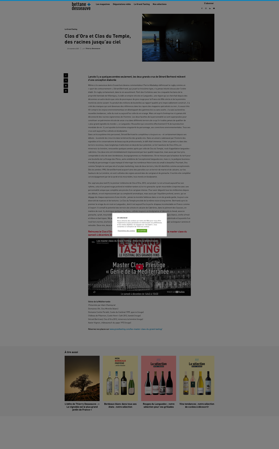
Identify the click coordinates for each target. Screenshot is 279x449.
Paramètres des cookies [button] (126, 231)
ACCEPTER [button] (142, 231)
